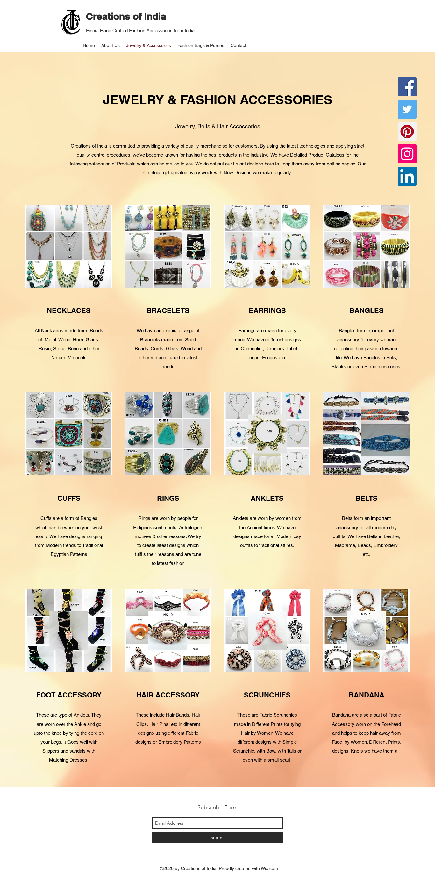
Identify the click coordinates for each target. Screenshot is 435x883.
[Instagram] (407, 153)
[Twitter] (407, 109)
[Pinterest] (407, 131)
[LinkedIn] (407, 176)
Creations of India (126, 16)
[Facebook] (407, 86)
